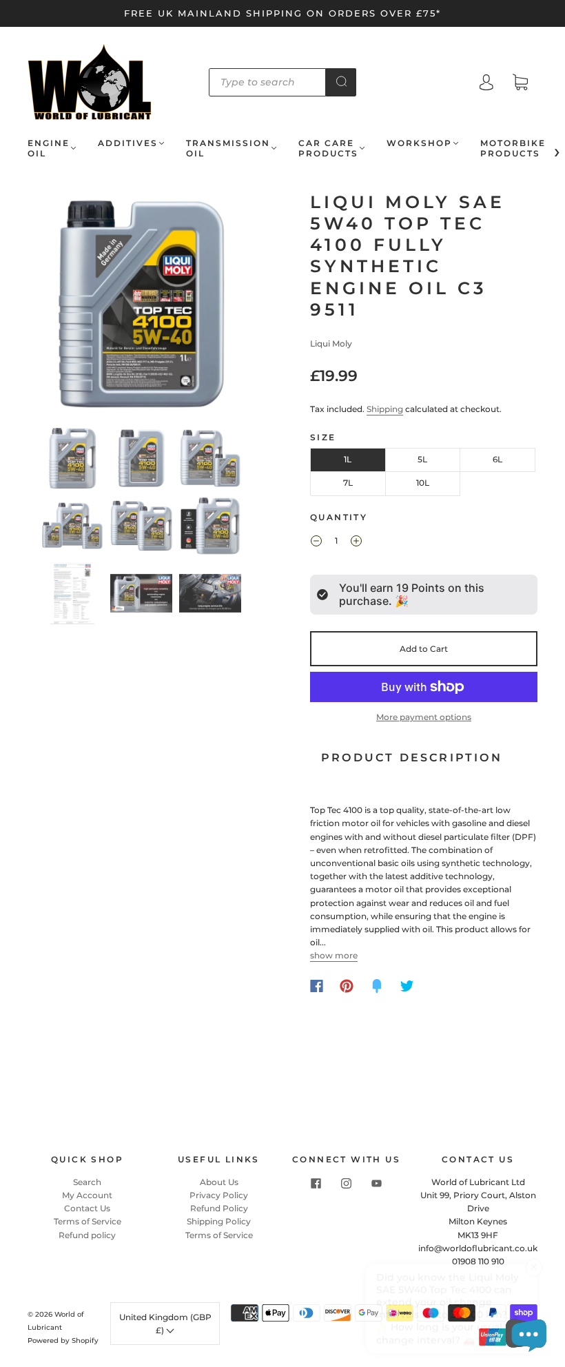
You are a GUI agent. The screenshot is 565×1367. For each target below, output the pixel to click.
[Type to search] (268, 82)
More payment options (423, 717)
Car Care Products (328, 148)
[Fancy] (377, 986)
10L (422, 482)
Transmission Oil (228, 148)
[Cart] (520, 84)
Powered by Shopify (63, 1340)
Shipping (385, 409)
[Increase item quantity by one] (356, 543)
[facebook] (316, 1184)
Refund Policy (219, 1208)
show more (334, 955)
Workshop (419, 143)
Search (87, 1182)
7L (348, 482)
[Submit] (341, 81)
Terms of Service (87, 1221)
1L (347, 459)
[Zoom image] (141, 307)
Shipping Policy (219, 1221)
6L (497, 459)
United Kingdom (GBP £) (165, 1323)
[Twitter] (407, 986)
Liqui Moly (331, 343)
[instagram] (346, 1184)
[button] (51, 307)
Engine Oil (49, 148)
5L (422, 459)
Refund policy (87, 1235)
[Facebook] (316, 986)
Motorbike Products (513, 148)
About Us (219, 1182)
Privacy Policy (218, 1195)
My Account (87, 1195)
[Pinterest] (346, 986)
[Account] (486, 84)
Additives (128, 143)
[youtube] (377, 1184)
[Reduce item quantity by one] (316, 543)
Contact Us (87, 1208)
